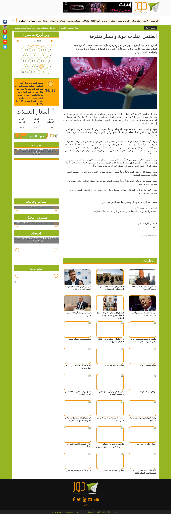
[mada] (97, 6)
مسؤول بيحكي (36, 217)
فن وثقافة (95, 20)
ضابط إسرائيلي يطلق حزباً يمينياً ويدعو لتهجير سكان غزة (39, 27)
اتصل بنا (22, 20)
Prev (17, 152)
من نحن (31, 20)
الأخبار (145, 20)
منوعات (85, 20)
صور (39, 20)
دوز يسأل (54, 20)
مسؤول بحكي (74, 20)
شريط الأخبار (150, 28)
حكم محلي (136, 20)
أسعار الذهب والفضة (79, 27)
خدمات (105, 20)
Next (56, 152)
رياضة (45, 20)
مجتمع (113, 20)
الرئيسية (154, 20)
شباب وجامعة (123, 20)
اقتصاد (63, 20)
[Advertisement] (36, 178)
